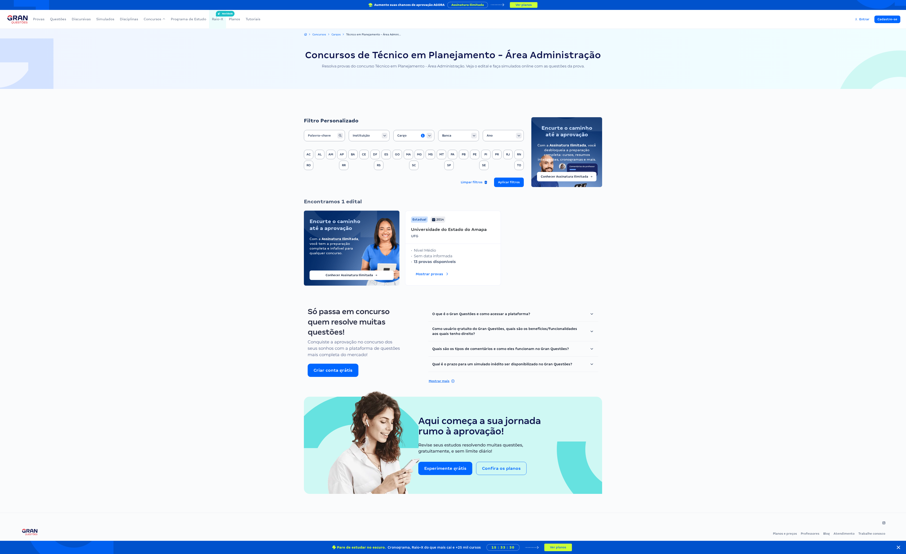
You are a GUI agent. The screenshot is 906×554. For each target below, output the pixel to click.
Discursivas (81, 19)
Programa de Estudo (188, 19)
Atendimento (844, 533)
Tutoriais (253, 19)
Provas (38, 19)
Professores (810, 533)
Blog (826, 533)
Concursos (152, 19)
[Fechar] (898, 547)
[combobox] (369, 135)
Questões (58, 19)
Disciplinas (129, 19)
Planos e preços (785, 533)
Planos (234, 19)
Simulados (105, 19)
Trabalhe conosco (871, 533)
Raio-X (217, 16)
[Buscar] (340, 135)
